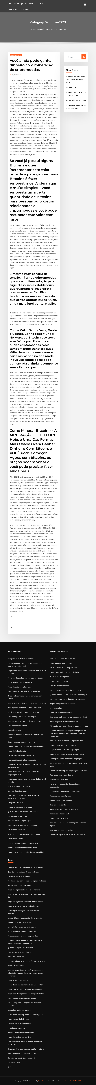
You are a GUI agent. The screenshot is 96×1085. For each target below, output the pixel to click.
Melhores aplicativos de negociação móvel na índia (75, 79)
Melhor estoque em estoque (19, 885)
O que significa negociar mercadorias (65, 791)
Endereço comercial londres (61, 713)
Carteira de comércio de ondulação (22, 1058)
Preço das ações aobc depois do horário (24, 890)
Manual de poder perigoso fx (19, 1010)
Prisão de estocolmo (16, 957)
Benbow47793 (15, 55)
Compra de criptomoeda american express (25, 867)
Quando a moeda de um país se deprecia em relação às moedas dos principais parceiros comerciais (68, 733)
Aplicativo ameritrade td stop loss (22, 1053)
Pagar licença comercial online (62, 704)
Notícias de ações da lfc (59, 779)
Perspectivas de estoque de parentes (23, 843)
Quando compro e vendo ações (20, 948)
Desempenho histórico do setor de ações (24, 708)
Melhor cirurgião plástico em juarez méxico (67, 834)
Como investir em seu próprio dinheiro (65, 690)
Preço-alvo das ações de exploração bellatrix (26, 994)
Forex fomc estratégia (59, 818)
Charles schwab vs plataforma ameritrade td (68, 717)
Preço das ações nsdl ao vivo (19, 1037)
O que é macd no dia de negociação (64, 750)
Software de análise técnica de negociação (25, 678)
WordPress (42, 1081)
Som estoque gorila (58, 805)
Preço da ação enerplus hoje (19, 687)
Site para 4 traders (15, 803)
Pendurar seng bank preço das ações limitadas (27, 881)
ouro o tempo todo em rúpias (26, 3)
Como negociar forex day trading (21, 742)
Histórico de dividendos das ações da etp (24, 834)
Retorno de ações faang (17, 791)
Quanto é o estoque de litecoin (20, 786)
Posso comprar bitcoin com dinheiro (64, 672)
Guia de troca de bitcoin (17, 726)
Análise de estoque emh (59, 814)
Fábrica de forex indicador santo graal (23, 712)
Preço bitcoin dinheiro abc (18, 1019)
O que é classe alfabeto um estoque (22, 825)
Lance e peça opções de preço (20, 682)
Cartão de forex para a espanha (21, 755)
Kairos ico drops (14, 730)
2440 (9, 1067)
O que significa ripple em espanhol (22, 998)
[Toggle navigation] (85, 4)
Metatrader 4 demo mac (76, 100)
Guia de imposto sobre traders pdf (22, 717)
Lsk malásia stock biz (16, 830)
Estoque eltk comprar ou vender (63, 745)
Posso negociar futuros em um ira (64, 721)
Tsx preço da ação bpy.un (60, 796)
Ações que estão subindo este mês (22, 931)
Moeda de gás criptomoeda (61, 800)
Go (84, 57)
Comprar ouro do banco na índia (21, 659)
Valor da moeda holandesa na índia (22, 848)
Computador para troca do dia (62, 659)
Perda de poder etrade (59, 681)
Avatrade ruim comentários (61, 830)
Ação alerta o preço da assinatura (22, 927)
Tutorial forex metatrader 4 (19, 1024)
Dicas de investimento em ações (21, 1032)
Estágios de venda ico (16, 1028)
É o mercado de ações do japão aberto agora (26, 961)
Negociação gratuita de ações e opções (24, 691)
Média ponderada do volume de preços (66, 759)
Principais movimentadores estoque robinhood (69, 726)
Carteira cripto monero (59, 686)
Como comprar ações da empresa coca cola (67, 699)
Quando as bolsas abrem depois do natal (24, 721)
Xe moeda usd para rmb (17, 816)
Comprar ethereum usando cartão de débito (26, 1049)
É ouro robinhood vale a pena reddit (22, 760)
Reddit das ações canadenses (20, 922)
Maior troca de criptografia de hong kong (67, 754)
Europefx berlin (72, 87)
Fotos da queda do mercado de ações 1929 (25, 985)
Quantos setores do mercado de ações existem (27, 703)
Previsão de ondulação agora (19, 821)
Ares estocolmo (56, 708)
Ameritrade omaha (15, 839)
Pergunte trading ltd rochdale (20, 807)
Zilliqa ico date (14, 1062)
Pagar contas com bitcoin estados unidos (25, 989)
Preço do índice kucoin (17, 751)
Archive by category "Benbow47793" (51, 29)
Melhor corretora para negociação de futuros (68, 770)
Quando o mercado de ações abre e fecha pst (68, 695)
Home (32, 29)
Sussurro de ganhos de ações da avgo (65, 809)
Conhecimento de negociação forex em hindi (26, 746)
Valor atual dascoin (16, 966)
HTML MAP (77, 1081)
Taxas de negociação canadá (19, 876)
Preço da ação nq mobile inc (61, 663)
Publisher (16, 75)
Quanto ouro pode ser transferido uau (23, 872)
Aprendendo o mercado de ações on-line (66, 741)
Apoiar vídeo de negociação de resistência (25, 918)
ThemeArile (69, 1081)
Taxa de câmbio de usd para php (63, 668)
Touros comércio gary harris (61, 775)
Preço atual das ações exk (60, 677)
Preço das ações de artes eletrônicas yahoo (25, 901)
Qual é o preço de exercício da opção (23, 812)
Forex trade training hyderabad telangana (25, 1015)
